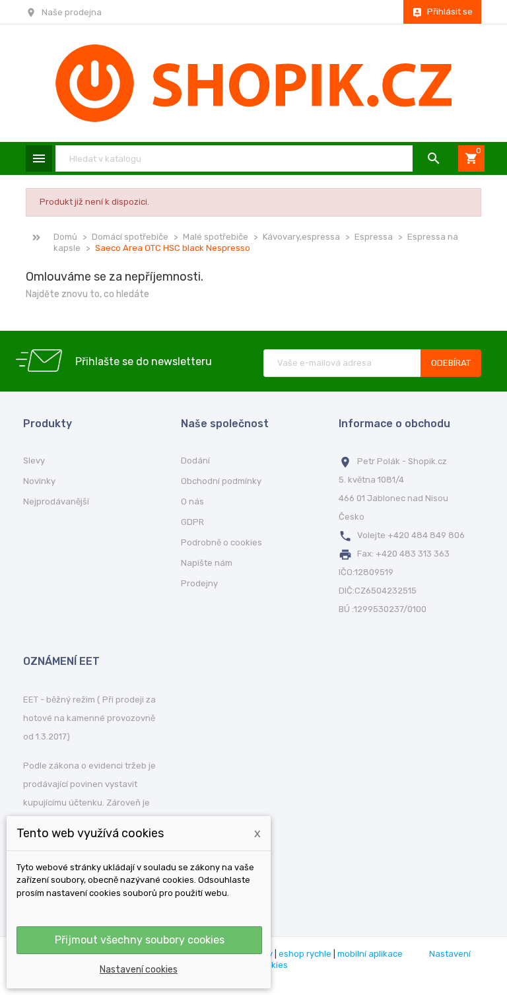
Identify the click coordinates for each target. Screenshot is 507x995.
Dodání (195, 460)
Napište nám (206, 563)
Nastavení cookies (139, 969)
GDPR (192, 522)
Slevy (34, 460)
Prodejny (199, 583)
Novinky (39, 481)
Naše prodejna (72, 12)
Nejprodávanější (56, 501)
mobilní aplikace (370, 954)
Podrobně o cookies (221, 542)
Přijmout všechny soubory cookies (139, 940)
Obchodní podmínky (221, 481)
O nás (192, 501)
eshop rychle (305, 954)
